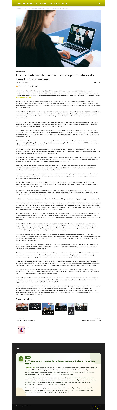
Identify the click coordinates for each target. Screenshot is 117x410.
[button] (99, 3)
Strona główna (19, 8)
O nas (50, 3)
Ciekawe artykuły (96, 408)
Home (19, 3)
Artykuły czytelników (28, 8)
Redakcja (57, 3)
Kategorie (30, 3)
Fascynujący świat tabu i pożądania (91, 320)
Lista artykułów (41, 3)
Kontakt (64, 3)
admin (20, 82)
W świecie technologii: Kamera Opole (25, 320)
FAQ (24, 3)
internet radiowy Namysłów (24, 97)
